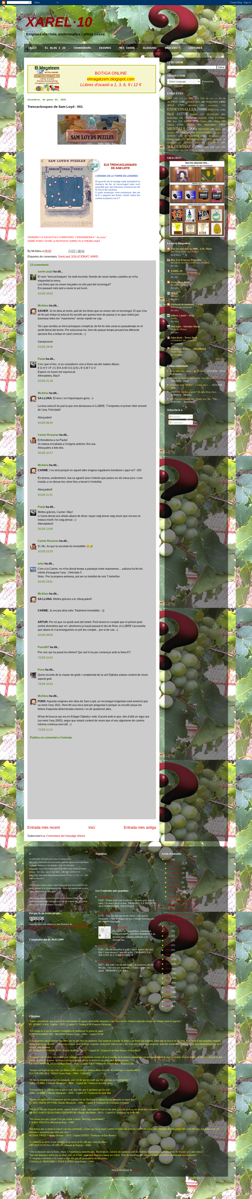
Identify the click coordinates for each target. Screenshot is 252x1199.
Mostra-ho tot (220, 359)
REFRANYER (192, 135)
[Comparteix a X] (76, 251)
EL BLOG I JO (55, 48)
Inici (91, 827)
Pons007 (43, 647)
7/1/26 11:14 (45, 729)
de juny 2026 (174, 872)
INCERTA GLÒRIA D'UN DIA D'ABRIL (190, 262)
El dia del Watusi (179, 329)
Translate (178, 85)
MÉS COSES (127, 48)
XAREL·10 (59, 22)
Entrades (175, 416)
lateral (187, 121)
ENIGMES (105, 48)
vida (181, 150)
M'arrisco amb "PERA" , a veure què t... (190, 384)
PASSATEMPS (203, 132)
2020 (167, 949)
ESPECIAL (213, 109)
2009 (167, 1001)
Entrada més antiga (140, 827)
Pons (41, 669)
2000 (190, 98)
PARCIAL (185, 132)
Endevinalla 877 (106, 961)
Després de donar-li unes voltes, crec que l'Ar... (193, 378)
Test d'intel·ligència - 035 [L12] (185, 273)
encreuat (192, 105)
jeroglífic (202, 117)
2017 (167, 963)
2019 (167, 954)
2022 (167, 940)
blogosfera (212, 101)
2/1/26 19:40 (45, 346)
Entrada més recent (43, 827)
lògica (170, 124)
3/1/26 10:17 (45, 452)
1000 (169, 98)
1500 (181, 98)
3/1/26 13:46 (45, 528)
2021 (167, 945)
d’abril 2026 (174, 882)
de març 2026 (175, 887)
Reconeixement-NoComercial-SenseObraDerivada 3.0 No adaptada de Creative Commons (59, 927)
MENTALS (176, 128)
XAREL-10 (176, 271)
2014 (167, 977)
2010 (167, 996)
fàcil (170, 113)
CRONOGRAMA (82, 48)
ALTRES (172, 101)
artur (41, 563)
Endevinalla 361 (106, 946)
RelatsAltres (214, 135)
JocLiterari (220, 117)
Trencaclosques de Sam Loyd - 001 (185, 919)
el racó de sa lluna (180, 282)
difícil (170, 105)
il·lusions (188, 117)
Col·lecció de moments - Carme (187, 304)
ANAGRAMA (193, 101)
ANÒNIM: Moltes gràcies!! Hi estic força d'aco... (194, 391)
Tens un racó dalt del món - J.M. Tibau (191, 248)
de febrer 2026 (175, 891)
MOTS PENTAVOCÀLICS (181, 914)
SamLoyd (64, 256)
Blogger (136, 1169)
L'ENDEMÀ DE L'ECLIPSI (183, 340)
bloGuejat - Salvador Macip (185, 326)
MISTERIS (203, 129)
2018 (167, 959)
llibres (217, 121)
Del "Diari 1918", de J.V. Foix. (185, 251)
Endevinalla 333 (106, 912)
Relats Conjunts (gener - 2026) (182, 905)
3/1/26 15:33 (45, 551)
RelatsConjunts (195, 139)
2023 (167, 935)
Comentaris (177, 422)
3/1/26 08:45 (45, 422)
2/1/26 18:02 (45, 293)
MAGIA (190, 124)
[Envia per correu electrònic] (70, 251)
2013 (167, 982)
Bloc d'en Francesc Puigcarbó (186, 260)
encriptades (213, 105)
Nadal (218, 129)
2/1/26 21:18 (45, 380)
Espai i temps (177, 351)
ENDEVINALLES (181, 109)
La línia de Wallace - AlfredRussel (188, 349)
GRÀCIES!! (172, 48)
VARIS (94, 256)
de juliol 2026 (175, 868)
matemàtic (210, 124)
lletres (203, 121)
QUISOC (171, 135)
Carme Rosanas (48, 434)
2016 (167, 968)
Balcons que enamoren (181, 307)
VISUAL (193, 150)
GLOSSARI (150, 48)
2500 (202, 98)
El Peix (174, 293)
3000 (211, 98)
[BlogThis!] (73, 251)
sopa (207, 147)
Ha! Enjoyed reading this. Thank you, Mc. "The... (194, 399)
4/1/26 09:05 (45, 634)
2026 (167, 859)
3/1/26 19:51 (45, 581)
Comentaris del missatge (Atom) (65, 835)
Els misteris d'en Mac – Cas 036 (183, 909)
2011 (167, 992)
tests (218, 147)
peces (219, 132)
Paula (41, 358)
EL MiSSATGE (178, 284)
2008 (167, 1006)
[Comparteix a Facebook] (79, 251)
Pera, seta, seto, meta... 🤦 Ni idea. (187, 371)
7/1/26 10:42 (45, 657)
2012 (167, 987)
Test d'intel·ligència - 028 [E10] (183, 900)
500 (220, 98)
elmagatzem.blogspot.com (111, 79)
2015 (167, 973)
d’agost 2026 (174, 863)
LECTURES (195, 48)
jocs (175, 121)
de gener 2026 (175, 896)
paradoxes (171, 132)
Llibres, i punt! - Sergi (182, 315)
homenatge (172, 117)
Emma (174, 318)
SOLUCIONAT (80, 256)
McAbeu (43, 305)
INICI (32, 48)
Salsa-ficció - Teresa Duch (184, 337)
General (193, 114)
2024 (167, 931)
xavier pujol (45, 271)
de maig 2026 (175, 877)
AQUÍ (97, 241)
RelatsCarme (173, 139)
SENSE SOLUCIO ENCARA (201, 142)
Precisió (174, 296)
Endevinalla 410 (106, 897)
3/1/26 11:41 (45, 494)
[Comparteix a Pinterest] (83, 251)
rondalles (218, 139)
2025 (167, 926)
